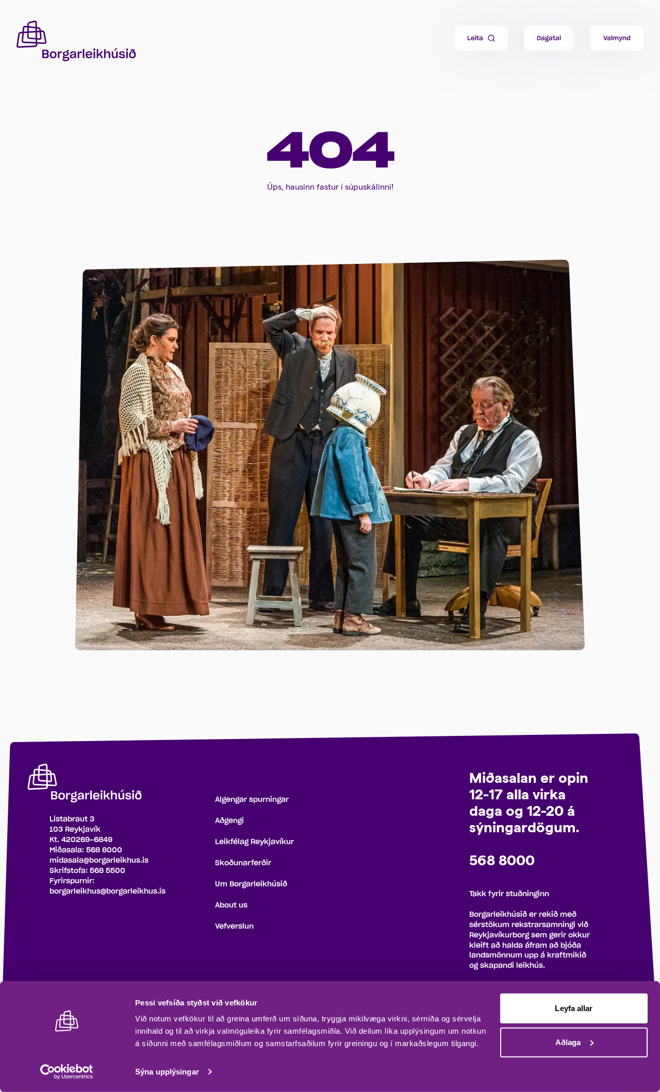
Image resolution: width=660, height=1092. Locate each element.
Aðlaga (568, 1041)
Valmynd (617, 38)
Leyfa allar (573, 1008)
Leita (475, 38)
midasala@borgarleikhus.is (99, 860)
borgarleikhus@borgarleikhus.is (108, 891)
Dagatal (549, 38)
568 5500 (107, 871)
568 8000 (104, 850)
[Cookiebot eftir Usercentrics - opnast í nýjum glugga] (67, 1072)
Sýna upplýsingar (167, 1071)
